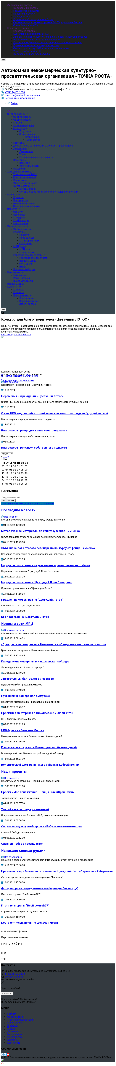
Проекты (12, 1025)
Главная (11, 1014)
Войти (14, 103)
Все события (11, 382)
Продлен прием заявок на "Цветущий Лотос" (32, 599)
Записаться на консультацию (17, 380)
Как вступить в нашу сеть (39, 503)
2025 (6, 456)
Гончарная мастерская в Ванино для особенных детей (39, 747)
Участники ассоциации (20, 1019)
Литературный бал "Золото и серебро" (28, 678)
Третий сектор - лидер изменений (25, 809)
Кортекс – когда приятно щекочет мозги (29, 922)
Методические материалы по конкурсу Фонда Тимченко (40, 531)
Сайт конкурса (9, 334)
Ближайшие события (19, 375)
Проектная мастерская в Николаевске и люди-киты (37, 713)
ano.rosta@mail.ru (14, 95)
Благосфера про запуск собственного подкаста (34, 447)
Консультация (32, 95)
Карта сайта (13, 1042)
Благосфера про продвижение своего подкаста (34, 430)
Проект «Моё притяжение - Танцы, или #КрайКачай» (37, 792)
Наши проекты (14, 771)
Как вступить (14, 1022)
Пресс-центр (14, 1037)
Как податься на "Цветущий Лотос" (25, 617)
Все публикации (13, 857)
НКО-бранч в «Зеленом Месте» (22, 730)
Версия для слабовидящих (20, 98)
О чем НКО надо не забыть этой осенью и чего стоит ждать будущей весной (54, 413)
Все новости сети (14, 630)
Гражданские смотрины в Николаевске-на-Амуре (35, 661)
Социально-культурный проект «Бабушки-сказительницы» (41, 826)
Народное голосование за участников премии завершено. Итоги (45, 565)
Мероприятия (14, 1034)
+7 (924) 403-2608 (15, 92)
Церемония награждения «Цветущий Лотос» (32, 396)
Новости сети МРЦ (17, 624)
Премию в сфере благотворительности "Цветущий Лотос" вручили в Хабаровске (57, 871)
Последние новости (18, 510)
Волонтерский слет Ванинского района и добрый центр (40, 764)
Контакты (12, 1039)
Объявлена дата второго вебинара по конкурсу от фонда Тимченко (48, 548)
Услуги (11, 1028)
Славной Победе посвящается (22, 843)
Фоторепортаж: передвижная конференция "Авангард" (39, 888)
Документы (14, 1031)
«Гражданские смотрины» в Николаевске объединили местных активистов (53, 644)
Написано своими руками (23, 850)
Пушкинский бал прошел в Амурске (25, 696)
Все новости (11, 516)
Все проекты (11, 778)
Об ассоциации (15, 1016)
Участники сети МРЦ (13, 503)
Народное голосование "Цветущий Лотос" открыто (36, 582)
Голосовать (24, 334)
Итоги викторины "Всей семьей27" (25, 905)
